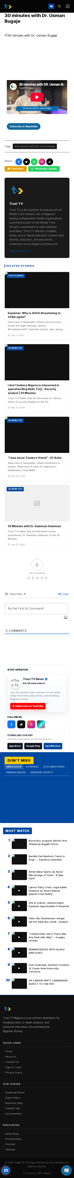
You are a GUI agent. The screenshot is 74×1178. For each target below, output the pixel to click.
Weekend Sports (41, 772)
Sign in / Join (13, 1067)
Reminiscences (16, 772)
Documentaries (54, 766)
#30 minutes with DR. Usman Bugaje (35, 146)
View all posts (18, 250)
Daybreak (32, 766)
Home (9, 1051)
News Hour (13, 766)
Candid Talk (13, 1108)
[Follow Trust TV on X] (21, 724)
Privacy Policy (14, 1072)
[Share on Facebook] (18, 161)
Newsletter (17, 168)
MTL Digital (44, 1173)
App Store (15, 746)
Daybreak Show (15, 1092)
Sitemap (10, 1149)
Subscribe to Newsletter (24, 126)
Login (65, 594)
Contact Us (12, 1061)
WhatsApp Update (46, 168)
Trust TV (19, 1162)
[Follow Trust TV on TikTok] (41, 724)
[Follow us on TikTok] (49, 161)
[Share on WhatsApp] (34, 161)
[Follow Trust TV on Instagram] (31, 724)
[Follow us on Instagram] (42, 161)
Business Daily (14, 1103)
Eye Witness (53, 746)
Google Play (33, 746)
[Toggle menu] (67, 6)
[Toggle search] (59, 6)
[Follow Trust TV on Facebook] (11, 724)
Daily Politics (13, 1097)
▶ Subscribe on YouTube (28, 706)
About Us (11, 1056)
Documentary (13, 1113)
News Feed (12, 1133)
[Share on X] (26, 161)
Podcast (10, 1144)
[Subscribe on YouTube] (51, 6)
